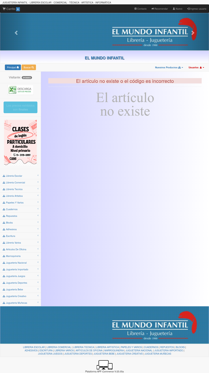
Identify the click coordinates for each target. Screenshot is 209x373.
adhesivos (11, 229)
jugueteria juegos (15, 276)
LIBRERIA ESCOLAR (34, 347)
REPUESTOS (167, 347)
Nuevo (178, 8)
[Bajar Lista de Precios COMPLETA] (20, 89)
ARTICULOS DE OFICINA (89, 350)
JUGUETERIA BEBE (104, 353)
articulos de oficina (15, 249)
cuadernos (11, 209)
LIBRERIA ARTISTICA (107, 347)
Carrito (12, 9)
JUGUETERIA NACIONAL (139, 350)
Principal (11, 67)
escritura (10, 236)
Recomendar (161, 8)
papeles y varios (14, 202)
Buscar (28, 67)
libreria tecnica (14, 189)
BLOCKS (180, 347)
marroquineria (13, 256)
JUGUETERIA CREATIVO (130, 353)
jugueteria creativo (15, 296)
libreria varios (13, 242)
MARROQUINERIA (114, 350)
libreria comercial (15, 182)
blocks (9, 222)
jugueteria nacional (16, 262)
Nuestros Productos (166, 67)
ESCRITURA (46, 350)
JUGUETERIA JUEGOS (50, 353)
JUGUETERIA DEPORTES (78, 353)
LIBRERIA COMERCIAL (59, 347)
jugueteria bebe (14, 289)
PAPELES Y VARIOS (131, 347)
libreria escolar (13, 175)
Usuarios (194, 67)
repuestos (11, 215)
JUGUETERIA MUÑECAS (158, 353)
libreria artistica (14, 195)
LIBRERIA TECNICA (83, 347)
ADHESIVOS (31, 350)
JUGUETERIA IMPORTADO (168, 350)
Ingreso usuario (198, 8)
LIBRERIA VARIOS (64, 350)
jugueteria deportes (16, 282)
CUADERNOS (151, 347)
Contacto (142, 8)
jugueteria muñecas (16, 302)
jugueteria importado (16, 269)
